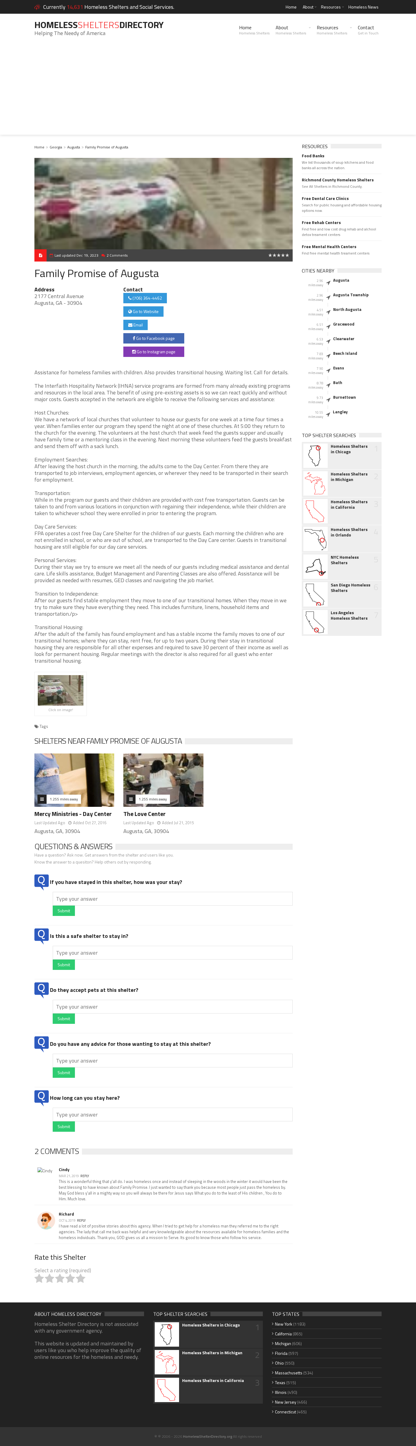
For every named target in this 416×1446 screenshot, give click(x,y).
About (308, 7)
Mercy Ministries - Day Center (73, 813)
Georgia (56, 147)
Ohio (279, 1363)
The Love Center (144, 813)
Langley (340, 412)
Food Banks (313, 155)
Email (137, 325)
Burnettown (344, 397)
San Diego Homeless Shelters (350, 587)
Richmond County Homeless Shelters (338, 180)
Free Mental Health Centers (329, 246)
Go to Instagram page (155, 351)
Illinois (281, 1392)
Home (291, 7)
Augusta (73, 147)
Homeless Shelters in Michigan (349, 476)
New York (283, 1324)
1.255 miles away (64, 799)
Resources (331, 7)
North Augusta (347, 309)
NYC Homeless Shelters (345, 559)
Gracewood (343, 324)
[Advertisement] (208, 92)
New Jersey (285, 1402)
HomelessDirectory (99, 25)
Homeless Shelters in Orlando (349, 532)
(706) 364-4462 (147, 298)
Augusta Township (350, 294)
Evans (338, 368)
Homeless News (363, 7)
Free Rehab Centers (321, 222)
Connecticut (285, 1412)
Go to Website (145, 311)
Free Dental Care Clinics (325, 198)
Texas (280, 1382)
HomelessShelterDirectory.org (207, 1436)
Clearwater (343, 338)
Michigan (283, 1343)
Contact (368, 30)
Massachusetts (288, 1372)
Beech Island (345, 353)
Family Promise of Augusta (106, 147)
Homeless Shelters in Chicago (349, 448)
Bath (337, 382)
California (283, 1333)
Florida (281, 1353)
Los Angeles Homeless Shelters (349, 615)
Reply (84, 1176)
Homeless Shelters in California (349, 504)
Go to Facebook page (155, 338)
